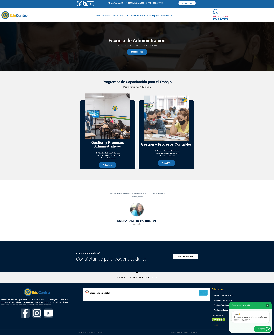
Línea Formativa (119, 15)
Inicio (98, 15)
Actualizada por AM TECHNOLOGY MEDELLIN (184, 332)
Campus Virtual (136, 15)
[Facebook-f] (25, 313)
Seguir (203, 293)
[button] (267, 305)
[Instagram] (85, 3)
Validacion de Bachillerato (224, 295)
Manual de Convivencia (223, 300)
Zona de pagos (153, 15)
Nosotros (106, 15)
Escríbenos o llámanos (220, 16)
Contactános (166, 15)
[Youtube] (91, 3)
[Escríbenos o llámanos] (216, 12)
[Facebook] (79, 3)
